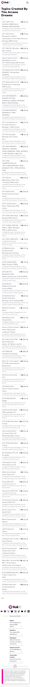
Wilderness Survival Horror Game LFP (9, 473)
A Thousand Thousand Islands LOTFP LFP (10, 501)
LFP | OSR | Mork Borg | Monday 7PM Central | (10, 216)
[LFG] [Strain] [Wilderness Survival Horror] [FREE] (9, 286)
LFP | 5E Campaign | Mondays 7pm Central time (10, 136)
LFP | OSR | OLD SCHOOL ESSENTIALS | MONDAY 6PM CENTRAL (11, 24)
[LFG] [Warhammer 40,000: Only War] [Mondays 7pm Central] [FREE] (12, 298)
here (5, 682)
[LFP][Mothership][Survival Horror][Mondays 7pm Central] (10, 250)
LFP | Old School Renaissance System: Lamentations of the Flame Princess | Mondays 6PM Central (15, 37)
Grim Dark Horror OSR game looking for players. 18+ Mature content (12, 341)
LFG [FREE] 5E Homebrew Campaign (10, 352)
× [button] (28, 671)
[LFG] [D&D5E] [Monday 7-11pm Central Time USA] (10, 574)
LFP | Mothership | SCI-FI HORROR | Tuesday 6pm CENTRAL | (10, 72)
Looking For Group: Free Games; (11, 28)
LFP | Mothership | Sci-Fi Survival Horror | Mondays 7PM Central (11, 84)
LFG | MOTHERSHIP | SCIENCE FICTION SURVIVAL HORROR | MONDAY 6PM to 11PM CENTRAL (13, 99)
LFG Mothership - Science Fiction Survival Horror (10, 388)
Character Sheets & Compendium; (12, 312)
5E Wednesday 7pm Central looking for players (9, 586)
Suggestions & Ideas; (8, 322)
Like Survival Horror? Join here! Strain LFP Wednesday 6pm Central (10, 433)
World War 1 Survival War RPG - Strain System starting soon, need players (11, 562)
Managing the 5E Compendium (8, 318)
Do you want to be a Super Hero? (9, 510)
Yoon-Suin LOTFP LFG (10, 491)
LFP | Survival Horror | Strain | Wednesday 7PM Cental (10, 205)
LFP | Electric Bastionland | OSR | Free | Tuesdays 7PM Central (10, 179)
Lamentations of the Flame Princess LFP (9, 463)
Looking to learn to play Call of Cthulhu (10, 540)
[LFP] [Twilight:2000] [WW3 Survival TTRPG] (10, 263)
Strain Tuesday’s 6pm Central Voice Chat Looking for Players (9, 550)
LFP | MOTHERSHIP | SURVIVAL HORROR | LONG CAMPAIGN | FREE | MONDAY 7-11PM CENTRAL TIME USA (15, 150)
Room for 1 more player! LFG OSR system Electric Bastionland (11, 363)
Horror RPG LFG (7, 482)
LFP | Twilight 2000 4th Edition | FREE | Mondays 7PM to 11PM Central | (10, 227)
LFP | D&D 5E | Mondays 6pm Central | (10, 49)
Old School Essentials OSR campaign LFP (9, 411)
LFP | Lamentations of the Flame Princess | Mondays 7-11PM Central (10, 124)
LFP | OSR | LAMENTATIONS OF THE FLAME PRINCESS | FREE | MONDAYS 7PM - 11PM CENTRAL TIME (13, 165)
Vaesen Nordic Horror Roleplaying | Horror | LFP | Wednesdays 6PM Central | (13, 60)
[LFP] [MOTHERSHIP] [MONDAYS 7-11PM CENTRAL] (9, 112)
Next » (3, 598)
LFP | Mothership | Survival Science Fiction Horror (10, 193)
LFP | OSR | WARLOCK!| (10, 239)
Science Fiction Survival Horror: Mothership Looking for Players (10, 329)
